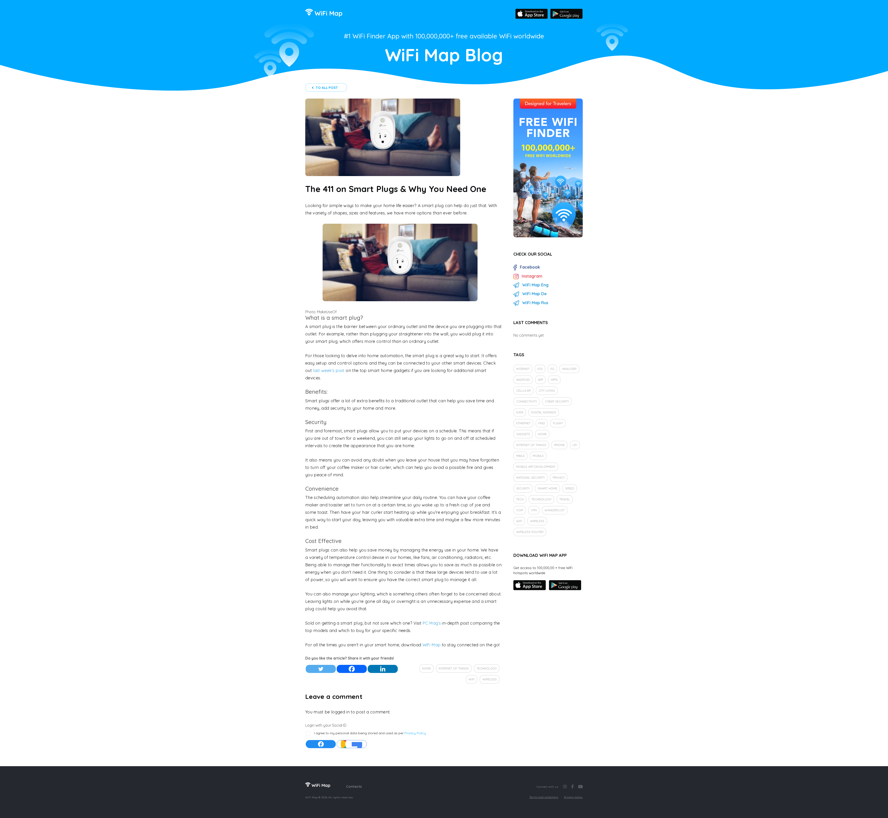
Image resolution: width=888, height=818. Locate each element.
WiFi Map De (534, 293)
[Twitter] (321, 669)
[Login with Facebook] (321, 744)
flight (558, 423)
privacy (559, 477)
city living (547, 390)
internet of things (454, 668)
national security (530, 477)
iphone (559, 445)
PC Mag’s (431, 623)
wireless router (529, 532)
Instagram (532, 276)
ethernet (523, 423)
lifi (575, 445)
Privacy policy (573, 797)
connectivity (526, 401)
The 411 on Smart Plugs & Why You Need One (395, 189)
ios (540, 369)
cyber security (557, 401)
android (523, 379)
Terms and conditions (543, 797)
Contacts (354, 786)
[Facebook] (352, 669)
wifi (472, 679)
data (519, 412)
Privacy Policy (415, 733)
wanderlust (555, 510)
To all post (327, 87)
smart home (547, 488)
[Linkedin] (383, 669)
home (426, 668)
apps (554, 379)
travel (564, 499)
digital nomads (543, 412)
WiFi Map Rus (535, 302)
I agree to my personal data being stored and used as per (370, 733)
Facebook (530, 267)
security (523, 488)
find (541, 423)
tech (520, 499)
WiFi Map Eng (535, 285)
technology (487, 668)
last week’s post (328, 370)
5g (552, 369)
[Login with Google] (352, 744)
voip (519, 510)
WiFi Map (431, 645)
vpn (534, 510)
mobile (538, 456)
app (540, 379)
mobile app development (535, 466)
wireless (489, 679)
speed (569, 488)
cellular (523, 390)
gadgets (523, 434)
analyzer (569, 369)
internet (523, 369)
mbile (520, 456)
